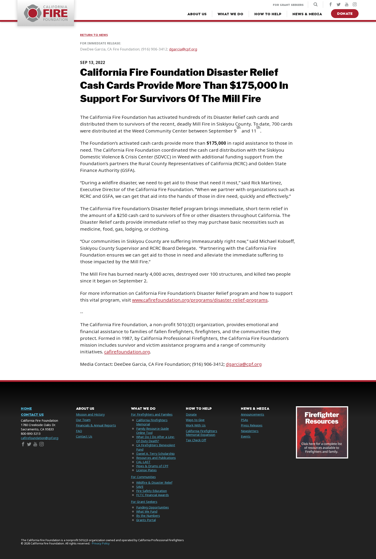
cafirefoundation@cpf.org (39, 438)
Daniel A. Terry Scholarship (155, 454)
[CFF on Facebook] (330, 4)
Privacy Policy (101, 543)
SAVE (139, 487)
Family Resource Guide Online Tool (152, 430)
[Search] (315, 4)
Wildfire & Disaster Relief (154, 482)
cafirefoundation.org (127, 352)
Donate (344, 13)
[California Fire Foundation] (45, 20)
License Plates (146, 470)
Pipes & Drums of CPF (152, 466)
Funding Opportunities (152, 507)
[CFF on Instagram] (355, 4)
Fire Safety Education (151, 491)
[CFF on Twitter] (339, 4)
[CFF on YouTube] (347, 4)
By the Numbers (148, 516)
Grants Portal (146, 520)
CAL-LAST (143, 462)
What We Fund (146, 511)
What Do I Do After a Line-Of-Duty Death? (155, 439)
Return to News (94, 35)
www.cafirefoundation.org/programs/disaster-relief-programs (200, 300)
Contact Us (32, 414)
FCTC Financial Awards (152, 495)
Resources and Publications (156, 458)
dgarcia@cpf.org (183, 49)
